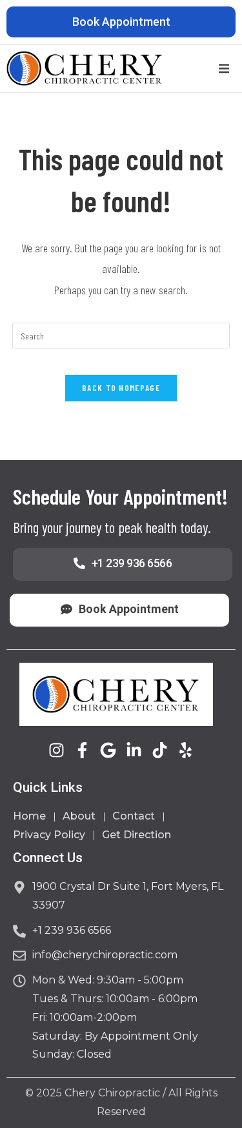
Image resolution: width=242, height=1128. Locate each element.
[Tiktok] (159, 750)
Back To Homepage (121, 388)
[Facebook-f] (82, 750)
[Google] (108, 750)
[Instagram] (56, 750)
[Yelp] (185, 750)
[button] (224, 68)
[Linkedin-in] (134, 750)
